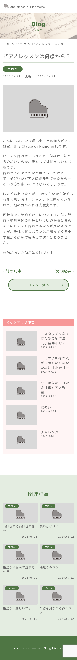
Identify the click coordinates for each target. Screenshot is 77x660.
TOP (7, 43)
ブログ (21, 43)
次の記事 (63, 270)
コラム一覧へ (38, 284)
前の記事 (14, 270)
